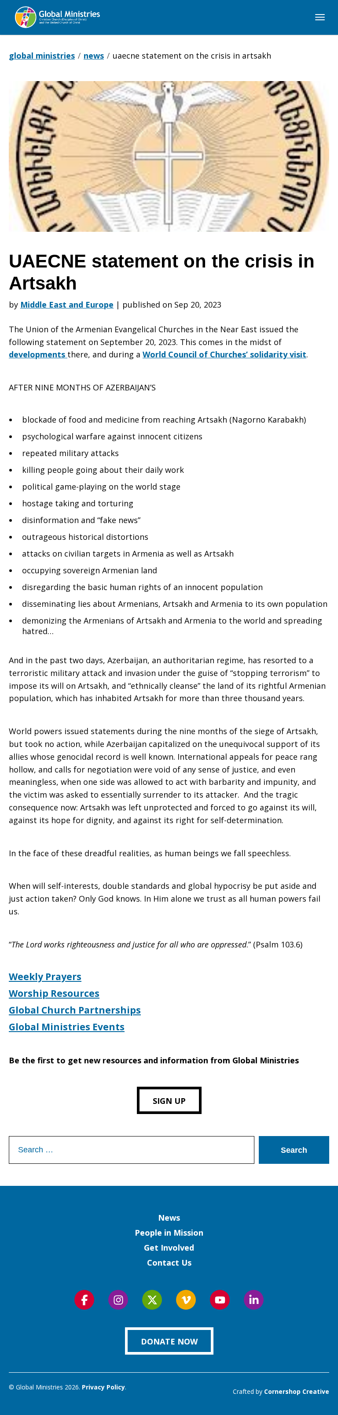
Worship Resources (54, 993)
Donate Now (169, 1341)
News (169, 1217)
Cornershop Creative (296, 1391)
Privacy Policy (103, 1387)
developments (38, 354)
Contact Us (169, 1262)
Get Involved (169, 1247)
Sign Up (169, 1101)
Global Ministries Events (67, 1027)
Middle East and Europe (67, 304)
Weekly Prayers (45, 976)
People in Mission (169, 1232)
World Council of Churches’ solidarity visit (224, 354)
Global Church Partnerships (75, 1010)
